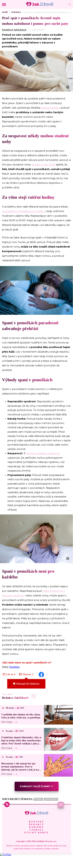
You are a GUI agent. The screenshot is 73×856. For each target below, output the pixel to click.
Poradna (16, 12)
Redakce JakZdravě (14, 29)
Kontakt (36, 822)
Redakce (36, 824)
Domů (5, 12)
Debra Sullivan (50, 107)
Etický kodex (36, 832)
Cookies (36, 830)
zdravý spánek (51, 799)
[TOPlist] (5, 854)
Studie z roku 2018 (43, 164)
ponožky (38, 799)
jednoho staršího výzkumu (43, 453)
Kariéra (36, 827)
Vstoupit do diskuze (27, 683)
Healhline (14, 666)
